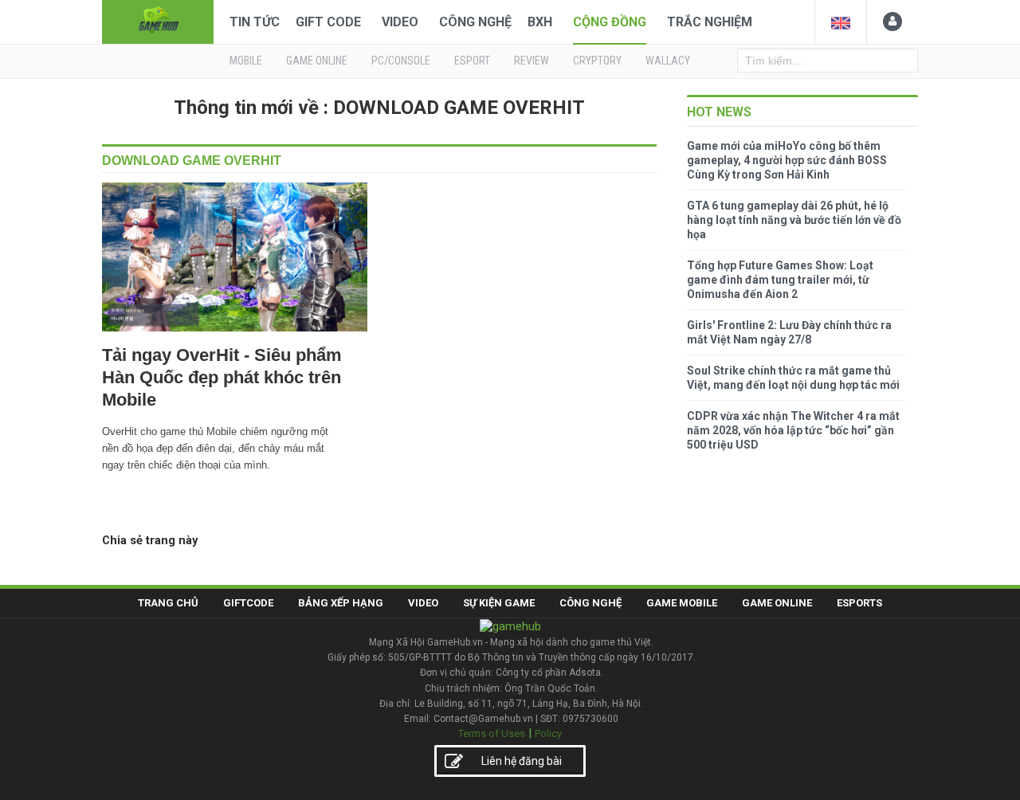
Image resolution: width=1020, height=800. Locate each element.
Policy (548, 733)
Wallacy (667, 60)
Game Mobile (681, 603)
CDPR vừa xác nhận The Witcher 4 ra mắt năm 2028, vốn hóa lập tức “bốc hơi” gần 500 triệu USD (793, 430)
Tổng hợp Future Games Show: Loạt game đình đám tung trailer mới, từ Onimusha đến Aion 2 (780, 279)
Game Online (777, 603)
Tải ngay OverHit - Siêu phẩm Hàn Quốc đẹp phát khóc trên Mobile (222, 377)
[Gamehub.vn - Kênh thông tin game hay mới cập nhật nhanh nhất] (157, 20)
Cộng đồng (609, 21)
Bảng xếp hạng (340, 603)
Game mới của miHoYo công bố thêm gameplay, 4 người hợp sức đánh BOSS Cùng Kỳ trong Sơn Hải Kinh (787, 160)
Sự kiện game (499, 603)
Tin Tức (255, 21)
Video (400, 21)
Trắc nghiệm (709, 21)
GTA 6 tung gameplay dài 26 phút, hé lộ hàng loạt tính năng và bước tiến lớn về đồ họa (794, 220)
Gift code (328, 21)
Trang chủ (168, 603)
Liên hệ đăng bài (521, 761)
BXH (540, 21)
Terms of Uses (491, 733)
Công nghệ (475, 21)
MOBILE (246, 60)
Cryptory (597, 60)
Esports (859, 603)
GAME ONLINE (316, 60)
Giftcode (248, 603)
